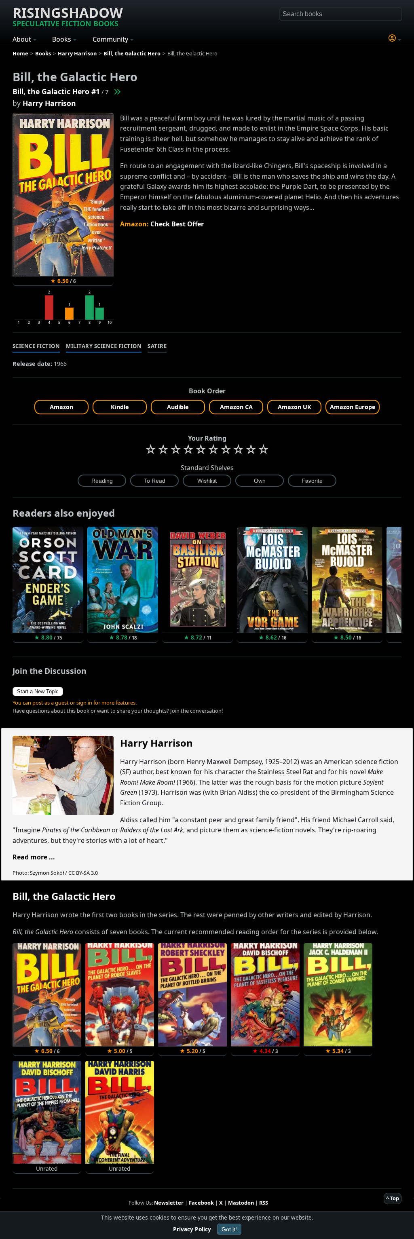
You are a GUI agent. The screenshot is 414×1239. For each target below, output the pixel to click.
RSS (263, 1202)
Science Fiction (36, 346)
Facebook (201, 1202)
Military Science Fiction (104, 346)
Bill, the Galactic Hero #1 (56, 91)
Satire (157, 346)
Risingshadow (68, 15)
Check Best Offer (177, 224)
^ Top (392, 1198)
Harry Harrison (49, 103)
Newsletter (169, 1202)
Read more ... (34, 857)
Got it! (229, 1229)
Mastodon (241, 1202)
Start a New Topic (38, 691)
